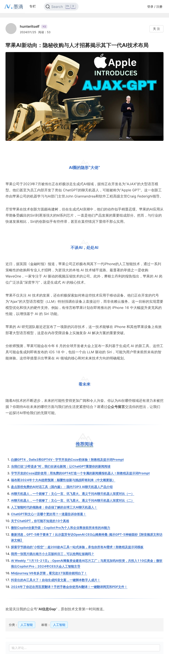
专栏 (32, 6)
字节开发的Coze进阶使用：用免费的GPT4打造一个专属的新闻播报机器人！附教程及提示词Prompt (80, 473)
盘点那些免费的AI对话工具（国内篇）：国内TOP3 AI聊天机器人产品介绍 (62, 487)
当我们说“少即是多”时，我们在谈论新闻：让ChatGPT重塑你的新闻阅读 (60, 466)
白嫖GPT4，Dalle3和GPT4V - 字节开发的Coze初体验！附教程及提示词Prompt (67, 459)
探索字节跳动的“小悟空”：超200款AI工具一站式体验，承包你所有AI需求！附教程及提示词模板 (77, 547)
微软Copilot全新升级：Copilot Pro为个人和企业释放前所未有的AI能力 (60, 527)
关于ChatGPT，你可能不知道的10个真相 (40, 521)
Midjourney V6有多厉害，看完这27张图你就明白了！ (49, 573)
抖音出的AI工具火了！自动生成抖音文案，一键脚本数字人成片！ (55, 580)
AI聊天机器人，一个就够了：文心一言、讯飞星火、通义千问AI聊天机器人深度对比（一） (72, 493)
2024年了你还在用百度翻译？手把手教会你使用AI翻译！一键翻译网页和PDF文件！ (69, 587)
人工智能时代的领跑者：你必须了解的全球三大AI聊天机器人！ (54, 507)
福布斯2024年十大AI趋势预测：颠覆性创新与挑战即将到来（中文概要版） (63, 480)
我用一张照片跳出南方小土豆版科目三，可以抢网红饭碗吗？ (52, 554)
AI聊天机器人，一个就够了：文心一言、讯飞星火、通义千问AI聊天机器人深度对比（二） (72, 500)
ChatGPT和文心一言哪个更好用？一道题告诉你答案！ (48, 514)
